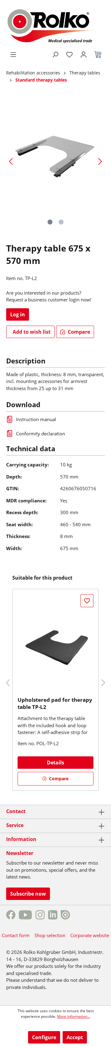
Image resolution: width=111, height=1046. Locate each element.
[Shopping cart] (98, 54)
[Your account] (83, 54)
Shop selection (50, 935)
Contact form (16, 935)
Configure (44, 1037)
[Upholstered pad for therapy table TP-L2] (55, 645)
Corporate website (89, 935)
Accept (75, 1037)
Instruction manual (36, 419)
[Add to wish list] (86, 600)
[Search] (55, 54)
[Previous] (10, 161)
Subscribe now (28, 893)
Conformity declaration (40, 433)
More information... (73, 1016)
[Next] (100, 161)
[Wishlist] (69, 54)
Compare (78, 331)
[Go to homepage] (55, 25)
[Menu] (13, 54)
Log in (17, 314)
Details (55, 762)
